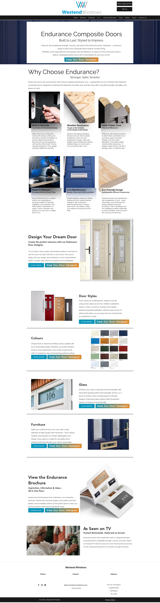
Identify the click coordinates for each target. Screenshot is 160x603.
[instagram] (42, 585)
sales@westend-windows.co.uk (75, 585)
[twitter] (45, 585)
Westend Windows (75, 567)
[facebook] (39, 585)
